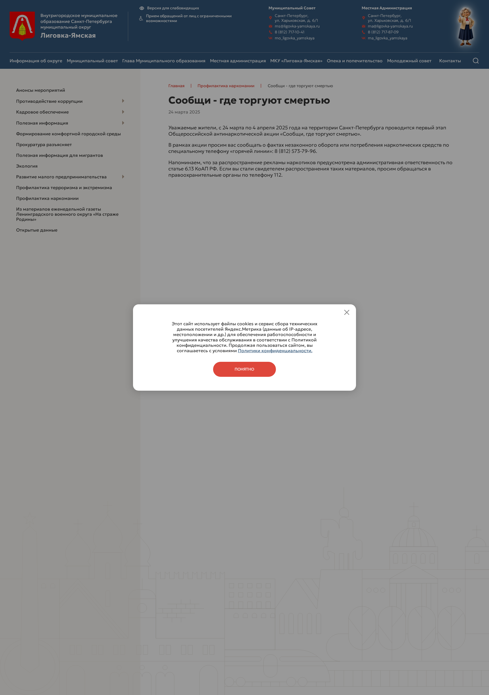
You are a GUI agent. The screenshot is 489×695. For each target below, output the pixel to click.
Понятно (244, 369)
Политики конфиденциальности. (275, 350)
